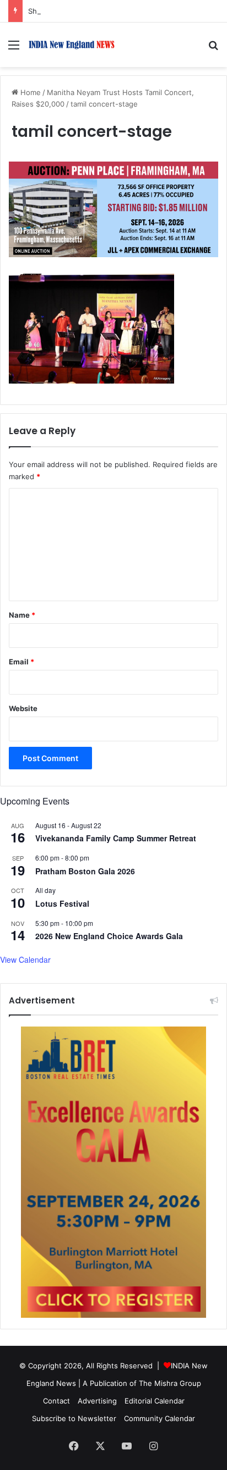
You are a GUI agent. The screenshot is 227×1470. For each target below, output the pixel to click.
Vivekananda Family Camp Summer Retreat (115, 838)
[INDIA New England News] (72, 44)
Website (23, 708)
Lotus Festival (62, 903)
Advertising (97, 1400)
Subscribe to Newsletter (74, 1418)
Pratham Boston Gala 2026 (85, 871)
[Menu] (13, 48)
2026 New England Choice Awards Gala (109, 935)
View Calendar (25, 959)
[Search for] (213, 48)
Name (22, 615)
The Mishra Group (170, 1383)
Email (21, 661)
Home (29, 92)
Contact (56, 1400)
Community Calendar (159, 1418)
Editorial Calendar (155, 1400)
